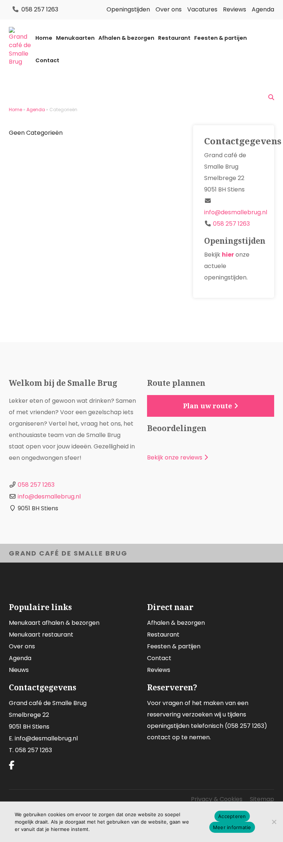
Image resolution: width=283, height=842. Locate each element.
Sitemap (262, 799)
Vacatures (202, 9)
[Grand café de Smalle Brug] (20, 46)
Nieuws (19, 670)
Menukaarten (75, 38)
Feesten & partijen (220, 38)
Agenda (263, 9)
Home (43, 38)
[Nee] (273, 821)
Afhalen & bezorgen (126, 38)
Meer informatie (232, 827)
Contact (47, 60)
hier (228, 254)
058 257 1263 (39, 9)
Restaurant (174, 38)
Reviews (234, 9)
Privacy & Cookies (216, 799)
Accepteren (232, 816)
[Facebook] (11, 765)
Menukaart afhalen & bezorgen (54, 623)
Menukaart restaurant (41, 634)
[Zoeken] (271, 98)
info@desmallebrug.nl (235, 212)
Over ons (169, 9)
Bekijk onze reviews (174, 457)
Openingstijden (128, 9)
